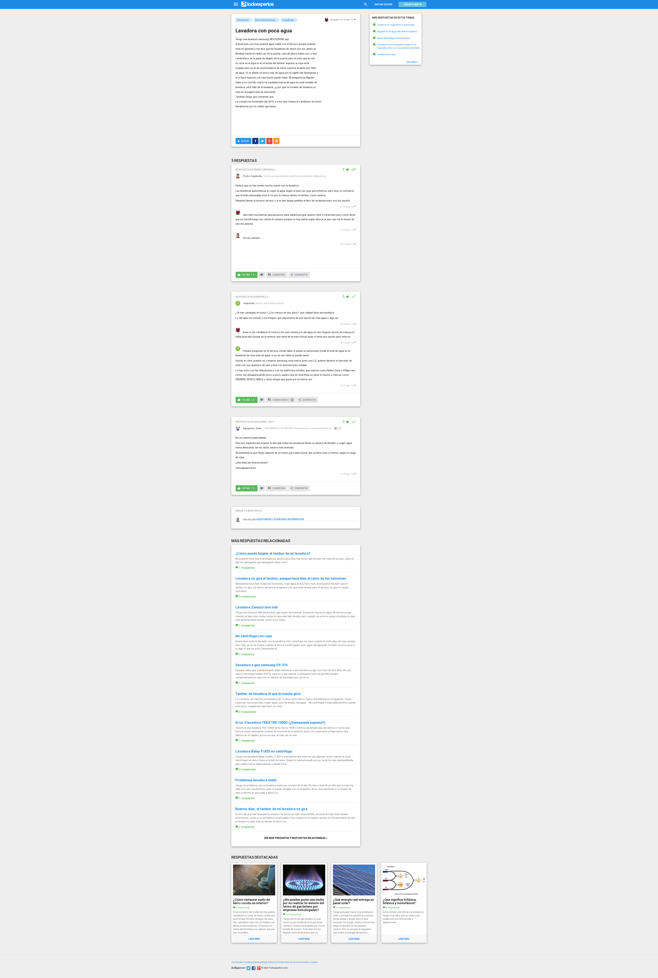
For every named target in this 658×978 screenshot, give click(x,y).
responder (264, 519)
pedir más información (289, 519)
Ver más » (412, 62)
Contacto (271, 962)
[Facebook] (253, 967)
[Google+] (258, 967)
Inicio (233, 962)
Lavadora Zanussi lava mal (256, 607)
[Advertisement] (295, 123)
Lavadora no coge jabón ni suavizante (396, 24)
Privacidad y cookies (308, 962)
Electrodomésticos (265, 20)
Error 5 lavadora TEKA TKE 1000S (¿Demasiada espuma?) (280, 722)
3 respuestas (247, 596)
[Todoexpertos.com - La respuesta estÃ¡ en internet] (257, 4)
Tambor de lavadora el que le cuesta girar (268, 694)
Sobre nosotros (245, 962)
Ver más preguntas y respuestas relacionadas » (295, 838)
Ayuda (257, 962)
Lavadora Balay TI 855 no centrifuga (263, 751)
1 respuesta (246, 567)
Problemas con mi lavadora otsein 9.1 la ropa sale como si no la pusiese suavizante (398, 46)
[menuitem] (255, 141)
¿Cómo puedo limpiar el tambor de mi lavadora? (272, 553)
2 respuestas (247, 711)
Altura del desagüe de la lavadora (393, 38)
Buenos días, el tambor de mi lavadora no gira (271, 809)
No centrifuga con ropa (253, 636)
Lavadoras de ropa (386, 54)
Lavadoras (288, 20)
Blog (263, 962)
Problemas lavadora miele (255, 780)
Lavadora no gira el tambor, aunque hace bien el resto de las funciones (290, 578)
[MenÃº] (235, 4)
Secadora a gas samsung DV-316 (261, 665)
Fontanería (243, 20)
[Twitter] (248, 967)
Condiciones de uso (287, 962)
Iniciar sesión (383, 4)
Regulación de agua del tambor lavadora (397, 31)
